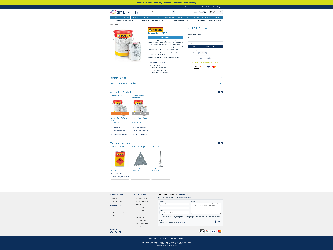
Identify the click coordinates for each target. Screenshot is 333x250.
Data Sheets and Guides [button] (123, 83)
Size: (189, 37)
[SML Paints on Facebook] (111, 232)
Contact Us (139, 226)
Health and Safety (117, 201)
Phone (161, 206)
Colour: (190, 43)
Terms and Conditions (160, 238)
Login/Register (218, 7)
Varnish (180, 17)
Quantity (191, 52)
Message (194, 201)
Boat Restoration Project (142, 223)
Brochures (138, 214)
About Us (178, 7)
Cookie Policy (172, 238)
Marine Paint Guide (141, 220)
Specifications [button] (118, 78)
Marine (115, 17)
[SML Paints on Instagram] (116, 232)
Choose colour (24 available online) (205, 46)
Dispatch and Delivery (118, 212)
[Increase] (206, 52)
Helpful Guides (140, 217)
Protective (125, 17)
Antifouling (156, 17)
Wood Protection (193, 17)
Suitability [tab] (162, 62)
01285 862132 (204, 7)
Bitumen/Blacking (168, 17)
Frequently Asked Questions (143, 198)
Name (161, 201)
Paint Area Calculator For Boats (144, 211)
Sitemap (150, 238)
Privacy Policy (182, 238)
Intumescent (206, 17)
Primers (135, 17)
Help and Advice (190, 7)
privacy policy (181, 222)
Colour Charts (139, 204)
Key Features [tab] (153, 62)
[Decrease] (199, 52)
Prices (113, 215)
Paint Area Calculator (141, 207)
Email (161, 210)
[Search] (173, 12)
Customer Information (118, 209)
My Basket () (217, 12)
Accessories (217, 17)
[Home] (124, 12)
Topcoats (145, 17)
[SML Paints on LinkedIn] (120, 232)
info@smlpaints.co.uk (186, 197)
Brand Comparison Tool (142, 201)
